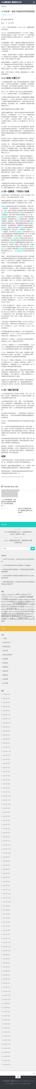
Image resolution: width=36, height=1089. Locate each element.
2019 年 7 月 (6, 1011)
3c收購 (3, 594)
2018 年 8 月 (6, 1056)
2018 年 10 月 (6, 1048)
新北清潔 (24, 612)
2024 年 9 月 (6, 759)
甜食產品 (5, 663)
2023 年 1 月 (6, 841)
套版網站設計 (7, 646)
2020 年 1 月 (6, 987)
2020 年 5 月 (6, 971)
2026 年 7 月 (6, 698)
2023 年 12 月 (6, 796)
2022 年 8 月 (6, 861)
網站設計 (21, 614)
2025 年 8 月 (6, 731)
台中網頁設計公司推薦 (15, 602)
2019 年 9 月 (6, 1003)
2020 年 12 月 (6, 942)
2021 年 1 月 (6, 938)
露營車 (14, 242)
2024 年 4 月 (6, 780)
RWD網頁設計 (23, 594)
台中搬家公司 (20, 232)
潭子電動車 (21, 248)
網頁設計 (4, 206)
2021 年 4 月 (6, 926)
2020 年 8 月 (6, 959)
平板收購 (27, 609)
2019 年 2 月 (6, 1032)
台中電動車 (4, 212)
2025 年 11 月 (6, 723)
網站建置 (9, 614)
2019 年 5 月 (6, 1020)
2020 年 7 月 (6, 963)
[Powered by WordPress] (12, 1083)
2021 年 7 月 (6, 914)
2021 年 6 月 (6, 918)
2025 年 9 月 (6, 727)
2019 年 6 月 (6, 1016)
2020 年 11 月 (6, 946)
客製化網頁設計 (21, 609)
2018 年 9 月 (6, 1052)
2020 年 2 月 (6, 983)
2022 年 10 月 (6, 853)
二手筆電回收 (16, 597)
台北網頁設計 (18, 251)
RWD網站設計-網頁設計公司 (11, 2)
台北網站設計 (8, 604)
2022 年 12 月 (6, 845)
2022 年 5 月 (6, 873)
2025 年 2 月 (6, 743)
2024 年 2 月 (6, 788)
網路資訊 (3, 6)
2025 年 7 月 (6, 735)
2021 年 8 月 (6, 910)
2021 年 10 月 (6, 902)
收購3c (6, 611)
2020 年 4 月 (6, 975)
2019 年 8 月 (6, 1007)
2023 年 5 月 (6, 824)
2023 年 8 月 (6, 812)
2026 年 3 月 (6, 706)
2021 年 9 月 (6, 906)
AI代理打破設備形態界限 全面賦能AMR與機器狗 (17, 565)
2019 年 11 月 (6, 995)
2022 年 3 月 (6, 881)
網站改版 (14, 614)
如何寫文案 (11, 609)
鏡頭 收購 (30, 619)
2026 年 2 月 (6, 710)
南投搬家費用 (13, 599)
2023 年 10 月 (6, 804)
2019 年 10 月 (6, 999)
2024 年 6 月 (6, 771)
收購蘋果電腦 (18, 611)
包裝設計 (22, 597)
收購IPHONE (11, 611)
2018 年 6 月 (6, 1064)
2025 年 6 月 (6, 739)
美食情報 (5, 679)
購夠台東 (16, 619)
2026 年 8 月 (6, 694)
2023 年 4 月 (6, 828)
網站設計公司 (29, 614)
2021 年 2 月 (6, 934)
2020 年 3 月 (6, 979)
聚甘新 (7, 619)
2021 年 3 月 (6, 930)
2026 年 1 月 (6, 715)
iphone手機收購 (8, 594)
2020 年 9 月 (6, 955)
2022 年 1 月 (6, 889)
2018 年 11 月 (6, 1044)
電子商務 (5, 683)
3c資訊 (5, 638)
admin (4, 15)
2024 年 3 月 (6, 784)
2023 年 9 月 (6, 808)
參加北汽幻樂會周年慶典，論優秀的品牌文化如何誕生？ (25, 510)
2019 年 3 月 (6, 1028)
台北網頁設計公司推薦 (16, 607)
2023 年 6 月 (6, 820)
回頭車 (22, 227)
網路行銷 (5, 671)
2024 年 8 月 (6, 763)
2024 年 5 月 (6, 776)
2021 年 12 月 (6, 894)
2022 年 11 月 (6, 849)
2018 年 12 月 (6, 1040)
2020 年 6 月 (6, 967)
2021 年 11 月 (6, 898)
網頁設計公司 (18, 616)
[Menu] (34, 2)
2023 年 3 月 (6, 832)
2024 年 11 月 (6, 751)
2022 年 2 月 (6, 885)
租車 (5, 614)
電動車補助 (4, 217)
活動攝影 (5, 659)
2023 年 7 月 (6, 816)
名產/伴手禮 (6, 642)
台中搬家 (15, 238)
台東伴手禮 (26, 606)
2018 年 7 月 (6, 1060)
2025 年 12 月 (6, 719)
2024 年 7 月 (6, 767)
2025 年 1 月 (6, 747)
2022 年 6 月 (6, 869)
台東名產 (31, 606)
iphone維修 (19, 217)
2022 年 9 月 (6, 857)
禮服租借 (5, 667)
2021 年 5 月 (6, 922)
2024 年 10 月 (6, 755)
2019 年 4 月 (6, 1024)
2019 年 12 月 (6, 991)
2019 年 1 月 (6, 1036)
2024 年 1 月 (6, 792)
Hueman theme (26, 1083)
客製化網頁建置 (7, 655)
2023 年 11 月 (6, 800)
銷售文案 (23, 618)
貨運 (12, 619)
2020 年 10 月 (6, 950)
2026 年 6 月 (6, 702)
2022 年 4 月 (6, 877)
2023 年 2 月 (6, 837)
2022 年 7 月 (6, 865)
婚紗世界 (5, 650)
